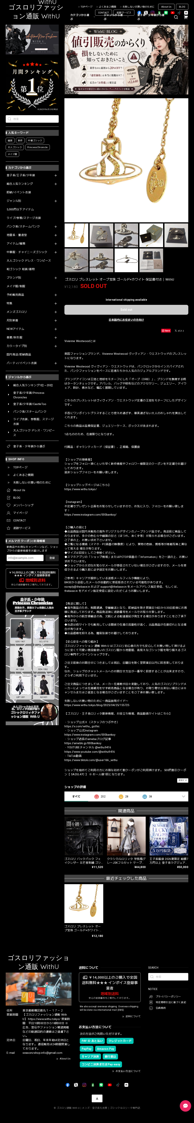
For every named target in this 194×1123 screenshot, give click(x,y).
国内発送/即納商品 (19, 354)
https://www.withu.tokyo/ (80, 489)
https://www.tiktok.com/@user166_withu (91, 760)
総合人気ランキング (20, 184)
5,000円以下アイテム (20, 209)
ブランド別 (14, 277)
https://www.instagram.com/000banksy (89, 734)
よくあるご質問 (107, 6)
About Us (166, 6)
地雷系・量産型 (17, 235)
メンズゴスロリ (17, 312)
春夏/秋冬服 (14, 337)
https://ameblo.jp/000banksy (82, 743)
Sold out (126, 309)
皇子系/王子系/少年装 (21, 175)
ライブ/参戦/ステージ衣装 (24, 218)
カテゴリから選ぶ (79, 16)
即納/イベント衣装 (19, 192)
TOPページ (86, 6)
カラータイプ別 (17, 346)
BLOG (182, 6)
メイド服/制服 (16, 286)
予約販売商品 (15, 294)
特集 (10, 303)
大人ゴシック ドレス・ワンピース (29, 260)
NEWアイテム (15, 329)
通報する (182, 780)
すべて (76, 796)
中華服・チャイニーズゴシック (27, 252)
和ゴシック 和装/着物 (21, 269)
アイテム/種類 (16, 243)
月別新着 (12, 320)
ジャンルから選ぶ (113, 16)
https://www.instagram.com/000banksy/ (90, 514)
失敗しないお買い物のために (139, 6)
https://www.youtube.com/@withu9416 (89, 751)
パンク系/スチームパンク (23, 226)
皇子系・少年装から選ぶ (150, 16)
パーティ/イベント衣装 (22, 363)
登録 (52, 557)
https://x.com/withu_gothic (82, 726)
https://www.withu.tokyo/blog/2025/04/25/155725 (96, 705)
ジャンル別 (14, 201)
